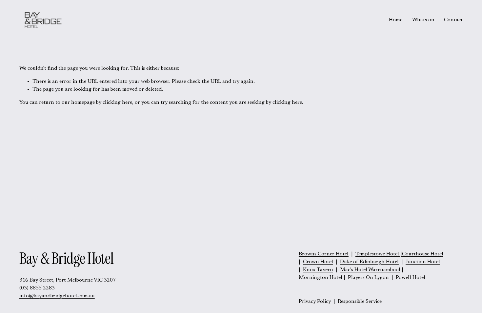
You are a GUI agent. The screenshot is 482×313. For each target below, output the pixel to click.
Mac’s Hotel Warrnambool (370, 269)
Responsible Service (360, 301)
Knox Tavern (318, 269)
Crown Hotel (318, 262)
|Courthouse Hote (398, 254)
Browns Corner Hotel (324, 254)
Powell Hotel (410, 277)
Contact (453, 20)
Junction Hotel (423, 262)
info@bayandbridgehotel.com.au (57, 296)
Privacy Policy (315, 301)
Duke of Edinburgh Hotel (369, 262)
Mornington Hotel (320, 277)
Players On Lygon (368, 277)
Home (395, 20)
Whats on (423, 20)
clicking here (117, 102)
